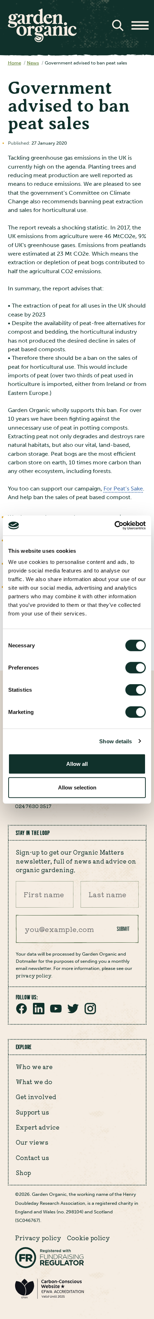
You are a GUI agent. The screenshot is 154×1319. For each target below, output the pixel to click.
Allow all (77, 764)
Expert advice (37, 1127)
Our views (32, 1142)
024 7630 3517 (33, 806)
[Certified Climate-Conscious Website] (49, 1297)
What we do (34, 1081)
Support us (32, 1112)
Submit (123, 928)
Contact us (32, 1157)
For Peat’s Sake (123, 488)
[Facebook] (21, 1012)
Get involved (36, 1096)
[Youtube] (56, 1012)
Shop (23, 1172)
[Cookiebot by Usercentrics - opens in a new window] (114, 525)
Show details (115, 741)
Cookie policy (88, 1237)
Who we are (34, 1066)
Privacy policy (38, 1237)
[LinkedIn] (38, 1012)
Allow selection (77, 787)
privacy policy (33, 975)
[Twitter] (73, 1012)
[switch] (135, 667)
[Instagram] (90, 1012)
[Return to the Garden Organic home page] (42, 40)
